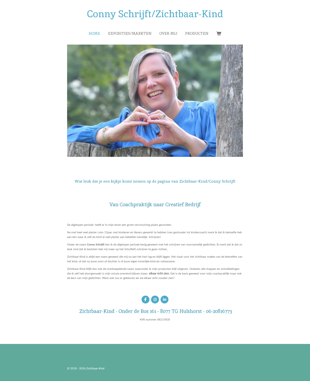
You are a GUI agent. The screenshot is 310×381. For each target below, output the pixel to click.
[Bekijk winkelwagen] (218, 33)
